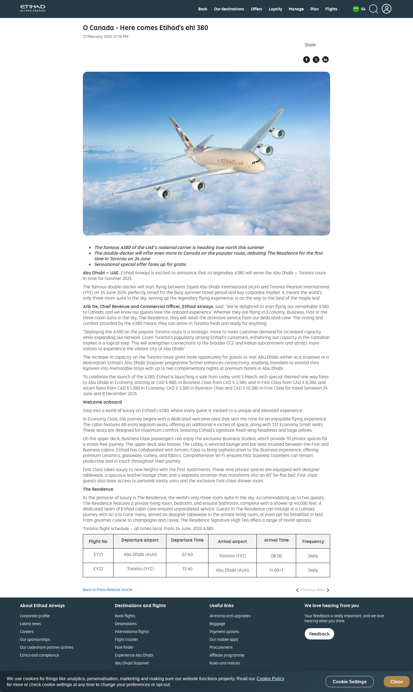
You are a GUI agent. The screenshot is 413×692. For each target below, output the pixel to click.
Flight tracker (126, 639)
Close (397, 681)
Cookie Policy (270, 678)
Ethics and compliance (39, 655)
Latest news (30, 623)
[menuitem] (202, 9)
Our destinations (229, 9)
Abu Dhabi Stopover (132, 663)
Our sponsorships (35, 639)
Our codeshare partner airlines (46, 647)
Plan (314, 9)
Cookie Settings (350, 681)
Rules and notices (225, 663)
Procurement (221, 647)
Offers (256, 9)
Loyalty (275, 9)
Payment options (224, 631)
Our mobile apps (224, 639)
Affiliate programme (227, 655)
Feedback (319, 634)
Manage (296, 9)
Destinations (126, 623)
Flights (331, 9)
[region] (206, 681)
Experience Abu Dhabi (134, 655)
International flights (132, 631)
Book (202, 9)
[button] (359, 9)
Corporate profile (35, 615)
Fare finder (124, 647)
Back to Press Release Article (107, 589)
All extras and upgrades (230, 615)
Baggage (217, 623)
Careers (26, 631)
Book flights (125, 615)
